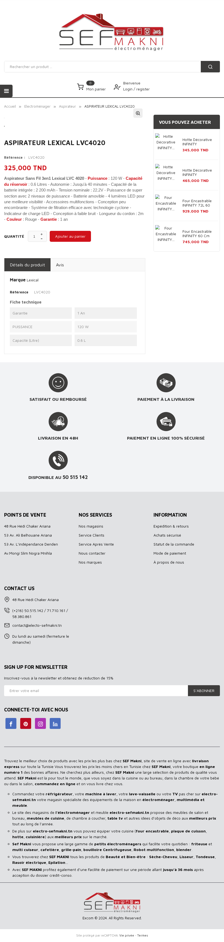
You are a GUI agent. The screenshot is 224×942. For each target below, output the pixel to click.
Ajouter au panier (70, 236)
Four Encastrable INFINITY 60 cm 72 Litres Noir (197, 234)
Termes (142, 935)
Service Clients (91, 535)
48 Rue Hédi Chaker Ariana (27, 526)
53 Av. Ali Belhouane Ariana (28, 535)
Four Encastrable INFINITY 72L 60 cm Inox (197, 203)
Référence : (14, 157)
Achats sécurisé (167, 535)
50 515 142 (75, 477)
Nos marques (90, 562)
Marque (18, 279)
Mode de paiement (170, 553)
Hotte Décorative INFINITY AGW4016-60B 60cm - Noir (197, 173)
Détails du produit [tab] (27, 264)
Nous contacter (92, 553)
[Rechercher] (210, 66)
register (143, 89)
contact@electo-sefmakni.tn (37, 625)
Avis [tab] (60, 264)
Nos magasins (91, 526)
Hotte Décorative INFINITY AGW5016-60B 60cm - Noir (197, 142)
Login (128, 89)
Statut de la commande (174, 544)
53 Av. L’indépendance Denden (31, 544)
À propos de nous (169, 562)
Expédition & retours (171, 526)
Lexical (33, 280)
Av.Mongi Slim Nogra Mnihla (28, 553)
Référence (19, 292)
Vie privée (126, 935)
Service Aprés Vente (96, 544)
